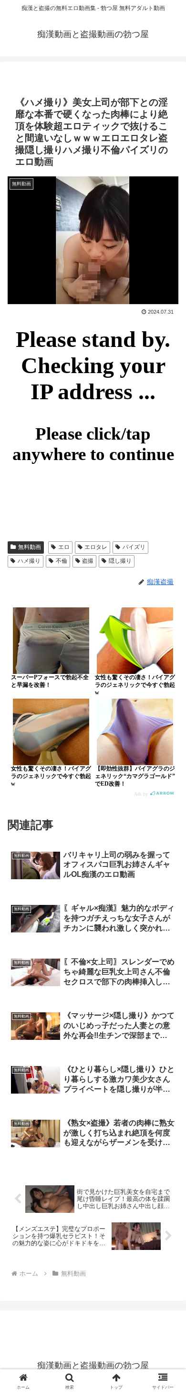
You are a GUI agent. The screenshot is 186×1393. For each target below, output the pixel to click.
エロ (64, 547)
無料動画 (29, 547)
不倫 (61, 560)
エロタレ (95, 547)
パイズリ (134, 547)
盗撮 (87, 560)
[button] (167, 1215)
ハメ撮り (29, 560)
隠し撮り (120, 560)
